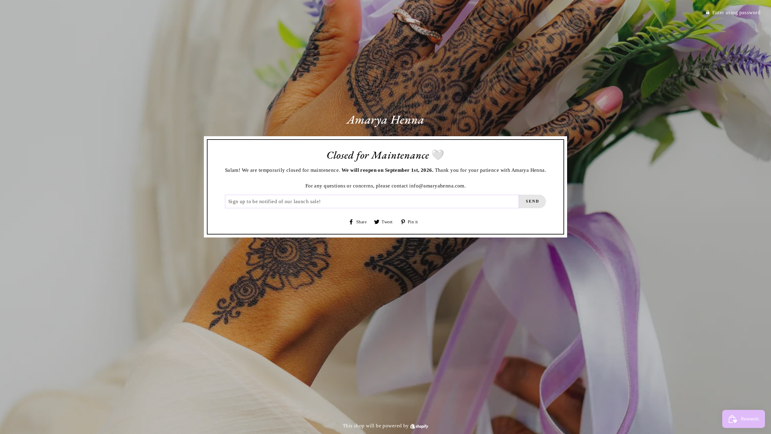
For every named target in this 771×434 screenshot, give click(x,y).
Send (532, 201)
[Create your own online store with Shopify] (419, 426)
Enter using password (736, 12)
